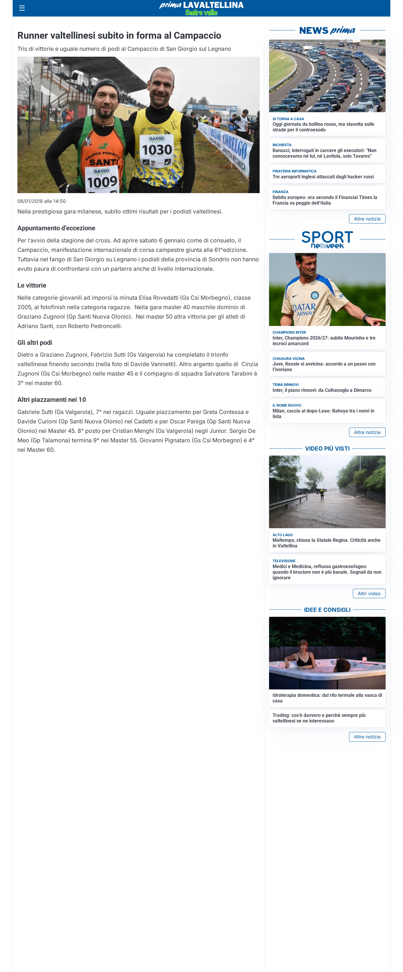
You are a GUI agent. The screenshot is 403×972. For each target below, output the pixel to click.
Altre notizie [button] (367, 219)
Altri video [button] (369, 593)
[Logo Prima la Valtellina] (201, 8)
